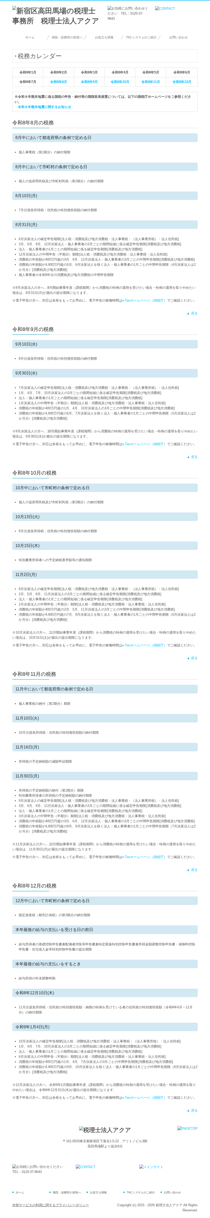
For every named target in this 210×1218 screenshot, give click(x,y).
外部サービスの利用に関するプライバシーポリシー (50, 1205)
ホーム (30, 37)
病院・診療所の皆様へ (67, 37)
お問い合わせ (178, 37)
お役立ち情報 (104, 37)
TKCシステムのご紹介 (141, 37)
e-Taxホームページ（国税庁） (144, 300)
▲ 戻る (192, 313)
